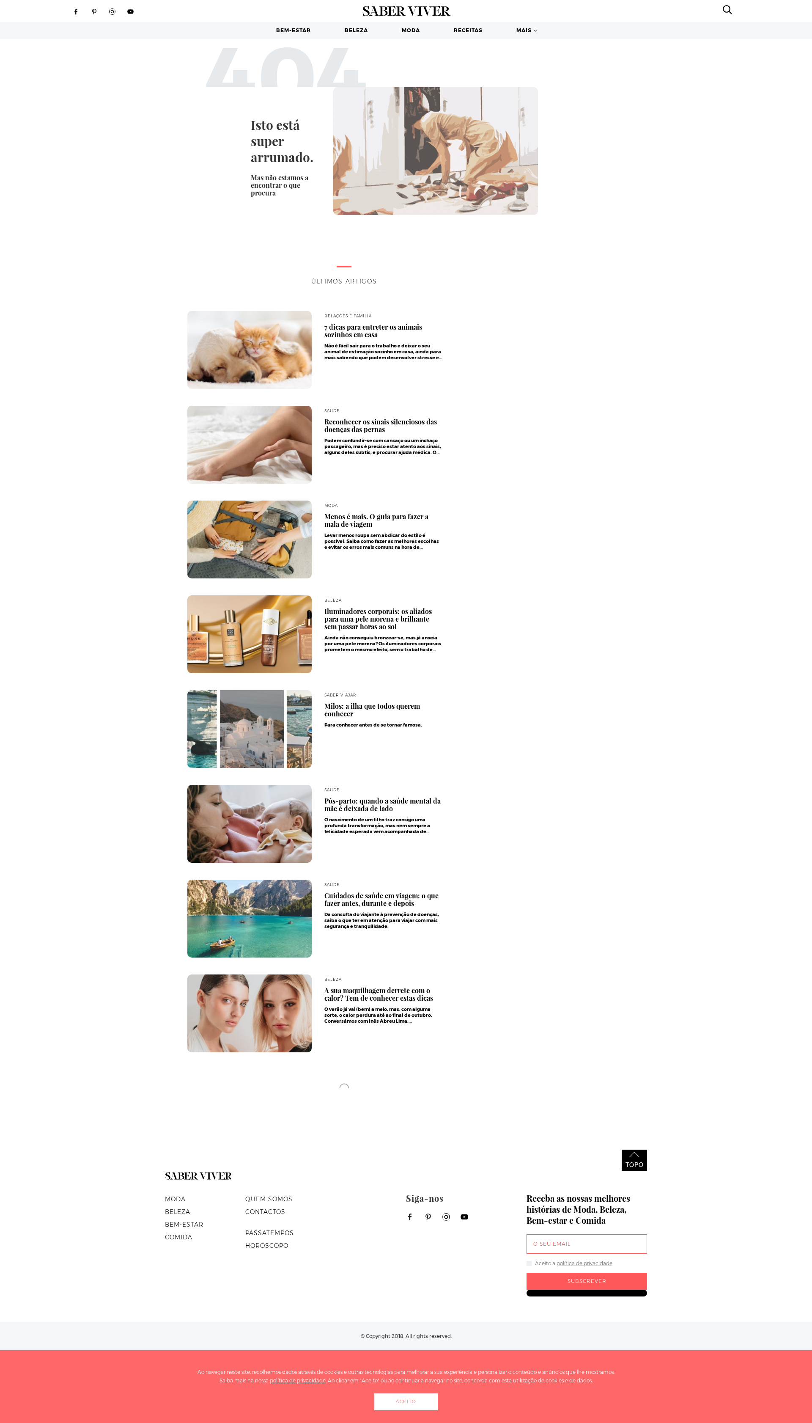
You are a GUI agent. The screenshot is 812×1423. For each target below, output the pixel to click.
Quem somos (269, 1199)
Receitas (468, 30)
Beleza (356, 30)
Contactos (265, 1212)
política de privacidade (584, 1263)
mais (524, 30)
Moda (411, 30)
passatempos (269, 1233)
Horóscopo (266, 1246)
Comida (178, 1237)
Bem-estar (293, 30)
